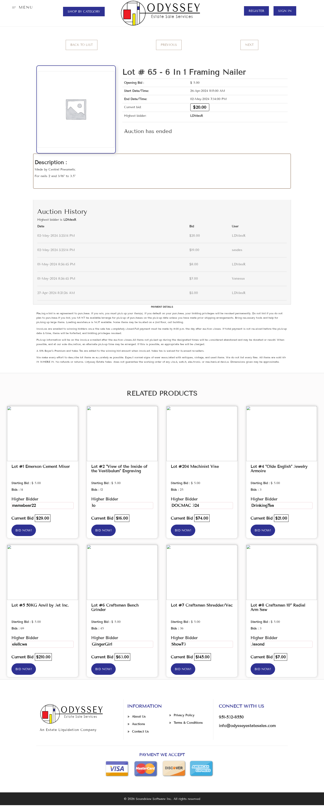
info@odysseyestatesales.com (247, 725)
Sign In (285, 11)
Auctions (138, 724)
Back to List (81, 45)
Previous (169, 45)
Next (249, 45)
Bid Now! (23, 530)
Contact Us (140, 731)
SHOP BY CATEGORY (84, 11)
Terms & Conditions (188, 723)
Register (256, 11)
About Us (139, 716)
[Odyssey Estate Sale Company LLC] (162, 13)
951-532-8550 (231, 717)
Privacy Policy (184, 715)
